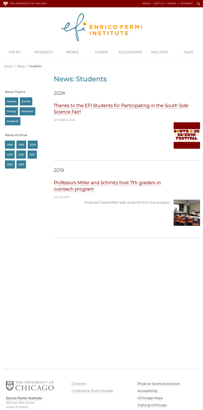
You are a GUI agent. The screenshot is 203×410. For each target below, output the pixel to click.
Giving (172, 3)
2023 (10, 154)
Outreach (79, 384)
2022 (21, 154)
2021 (32, 154)
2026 (10, 144)
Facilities (159, 52)
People (72, 52)
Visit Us (159, 3)
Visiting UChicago (152, 405)
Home (8, 66)
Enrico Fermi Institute (101, 27)
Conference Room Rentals (92, 391)
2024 (33, 144)
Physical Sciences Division (158, 384)
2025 (21, 144)
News (146, 3)
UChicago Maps (150, 398)
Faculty (11, 111)
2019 (21, 164)
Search (198, 4)
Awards (11, 101)
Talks (188, 52)
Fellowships (130, 52)
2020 (10, 164)
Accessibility (147, 391)
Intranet (186, 3)
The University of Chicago (28, 3)
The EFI (14, 52)
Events (101, 52)
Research (43, 52)
